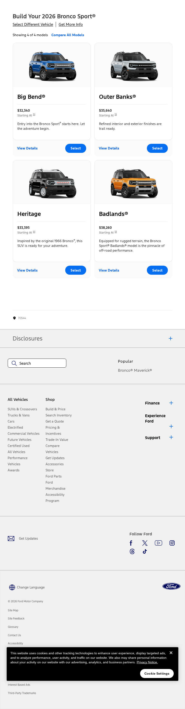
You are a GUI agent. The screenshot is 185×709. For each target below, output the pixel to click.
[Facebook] (132, 543)
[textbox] (37, 363)
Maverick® (143, 370)
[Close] (171, 656)
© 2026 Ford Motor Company (25, 601)
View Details (27, 148)
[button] (159, 403)
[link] (13, 610)
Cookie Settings (156, 673)
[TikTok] (145, 551)
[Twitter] (145, 543)
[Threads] (132, 551)
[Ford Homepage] (171, 586)
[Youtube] (158, 543)
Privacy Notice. (147, 662)
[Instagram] (172, 543)
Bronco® (125, 370)
